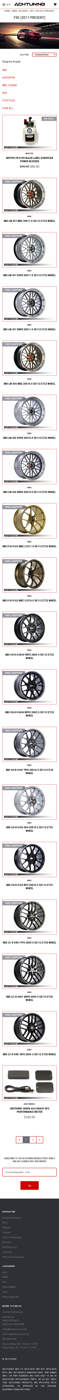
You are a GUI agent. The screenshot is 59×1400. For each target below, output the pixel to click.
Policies (6, 1242)
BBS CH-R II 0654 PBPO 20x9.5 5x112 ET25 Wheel (29, 656)
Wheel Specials (10, 1296)
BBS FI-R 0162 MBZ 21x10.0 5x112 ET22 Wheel (29, 600)
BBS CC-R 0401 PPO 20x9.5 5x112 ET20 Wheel (29, 942)
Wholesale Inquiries (13, 1256)
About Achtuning (11, 1217)
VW (4, 1282)
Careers (6, 1232)
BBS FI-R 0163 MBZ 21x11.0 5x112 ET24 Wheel (29, 546)
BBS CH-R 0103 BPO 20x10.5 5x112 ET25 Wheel (29, 886)
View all (7, 108)
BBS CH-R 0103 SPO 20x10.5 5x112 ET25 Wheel (29, 829)
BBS (4, 70)
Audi (4, 1272)
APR (4, 93)
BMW (5, 1277)
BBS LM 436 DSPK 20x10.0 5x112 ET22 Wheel (29, 437)
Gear (4, 1291)
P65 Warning (9, 1247)
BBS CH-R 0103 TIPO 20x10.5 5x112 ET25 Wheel (29, 771)
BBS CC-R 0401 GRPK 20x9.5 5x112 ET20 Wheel (29, 998)
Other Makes (9, 1286)
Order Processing (12, 1237)
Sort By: (24, 54)
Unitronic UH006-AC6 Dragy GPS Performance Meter (29, 1110)
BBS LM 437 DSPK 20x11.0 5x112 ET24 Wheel (29, 275)
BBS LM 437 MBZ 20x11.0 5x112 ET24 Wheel (29, 220)
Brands (6, 1227)
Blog (4, 1222)
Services (7, 1252)
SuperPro (8, 77)
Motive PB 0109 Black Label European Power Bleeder (29, 159)
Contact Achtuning (12, 1311)
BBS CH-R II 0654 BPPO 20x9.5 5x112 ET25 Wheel (29, 714)
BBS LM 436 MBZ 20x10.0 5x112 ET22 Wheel (29, 383)
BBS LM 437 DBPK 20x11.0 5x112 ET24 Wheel (29, 329)
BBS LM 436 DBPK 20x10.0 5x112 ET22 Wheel (29, 492)
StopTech (8, 100)
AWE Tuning (9, 85)
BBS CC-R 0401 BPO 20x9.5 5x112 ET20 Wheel (29, 1054)
